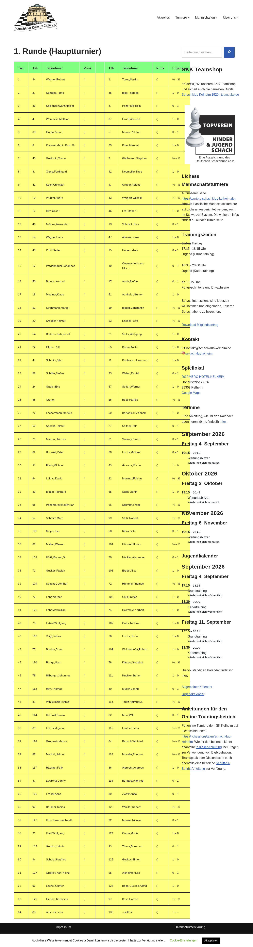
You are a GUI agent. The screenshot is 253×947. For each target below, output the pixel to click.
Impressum (63, 927)
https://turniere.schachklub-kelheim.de (208, 198)
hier (223, 421)
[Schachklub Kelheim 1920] (36, 17)
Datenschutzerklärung (190, 927)
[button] (189, 17)
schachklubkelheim (198, 353)
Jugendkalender (193, 694)
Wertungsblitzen (199, 458)
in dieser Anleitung (209, 747)
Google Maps (191, 392)
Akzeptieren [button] (211, 940)
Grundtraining (197, 590)
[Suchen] (229, 52)
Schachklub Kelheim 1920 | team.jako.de (210, 94)
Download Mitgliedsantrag (200, 324)
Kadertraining (197, 607)
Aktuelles (163, 17)
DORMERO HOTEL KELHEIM (203, 376)
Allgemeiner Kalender (197, 687)
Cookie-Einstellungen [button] (183, 940)
